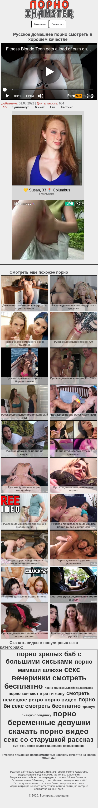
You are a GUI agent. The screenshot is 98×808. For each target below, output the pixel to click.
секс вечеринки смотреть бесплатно (45, 677)
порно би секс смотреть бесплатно (49, 702)
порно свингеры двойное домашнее (69, 687)
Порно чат (58, 24)
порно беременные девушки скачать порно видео (49, 722)
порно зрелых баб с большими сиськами (43, 658)
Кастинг (67, 107)
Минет (39, 107)
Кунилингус (20, 107)
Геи (52, 107)
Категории (40, 24)
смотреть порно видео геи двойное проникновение (48, 746)
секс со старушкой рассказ (48, 739)
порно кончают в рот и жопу (36, 693)
